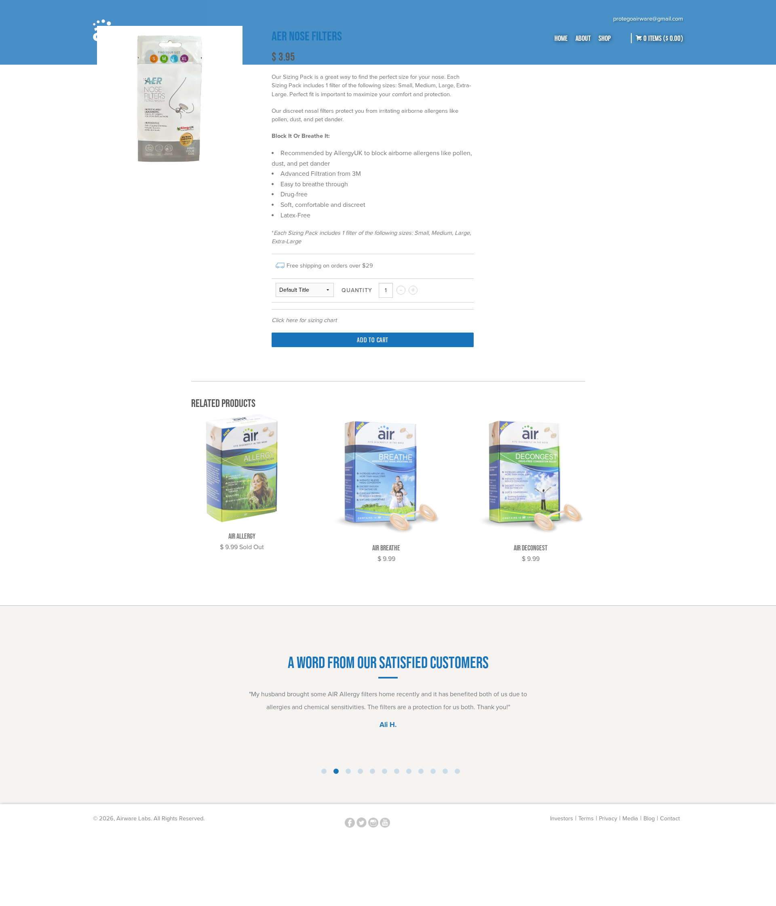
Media (630, 818)
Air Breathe (386, 548)
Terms (586, 818)
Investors (561, 818)
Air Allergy (241, 536)
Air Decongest (531, 548)
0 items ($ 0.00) (662, 38)
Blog (649, 818)
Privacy (608, 818)
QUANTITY (357, 290)
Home (561, 38)
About (583, 38)
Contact (670, 818)
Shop (605, 38)
